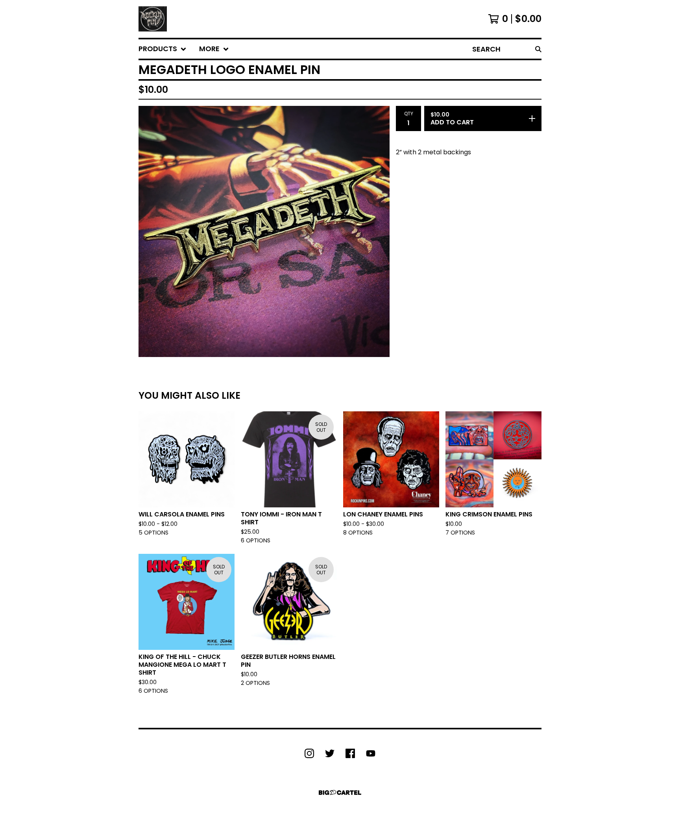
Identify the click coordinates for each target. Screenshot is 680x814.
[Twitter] (330, 753)
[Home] (153, 18)
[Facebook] (350, 753)
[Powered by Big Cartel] (340, 792)
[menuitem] (163, 49)
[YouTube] (370, 753)
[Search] (538, 49)
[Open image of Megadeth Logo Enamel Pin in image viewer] (264, 231)
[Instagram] (309, 753)
